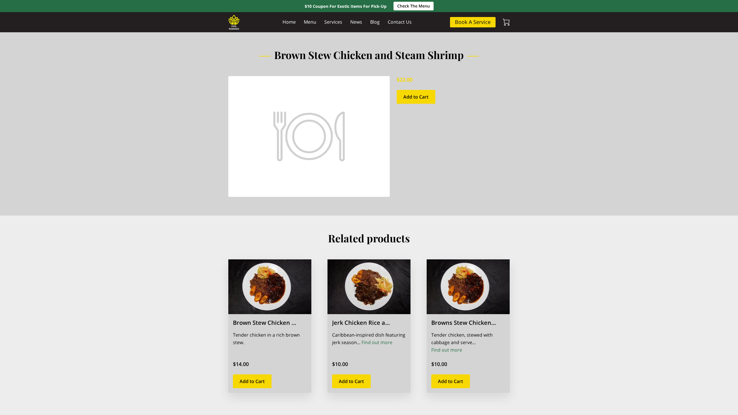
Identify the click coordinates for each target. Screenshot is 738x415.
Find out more (377, 342)
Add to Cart (415, 97)
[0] (506, 22)
